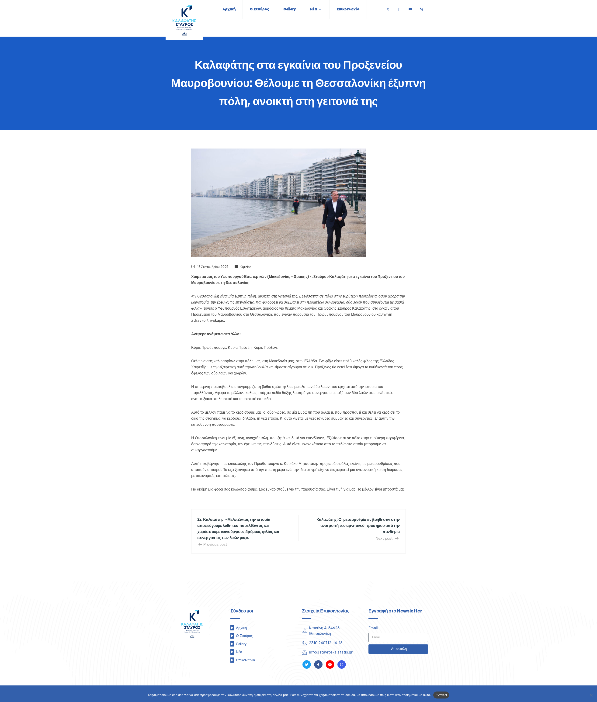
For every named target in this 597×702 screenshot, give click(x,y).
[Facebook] (399, 8)
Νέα (313, 9)
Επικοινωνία (348, 9)
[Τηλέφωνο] (422, 8)
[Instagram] (341, 664)
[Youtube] (410, 8)
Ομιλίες (245, 267)
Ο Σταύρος (259, 9)
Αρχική (229, 9)
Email (373, 628)
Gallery (289, 9)
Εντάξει (441, 695)
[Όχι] (591, 695)
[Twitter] (388, 8)
